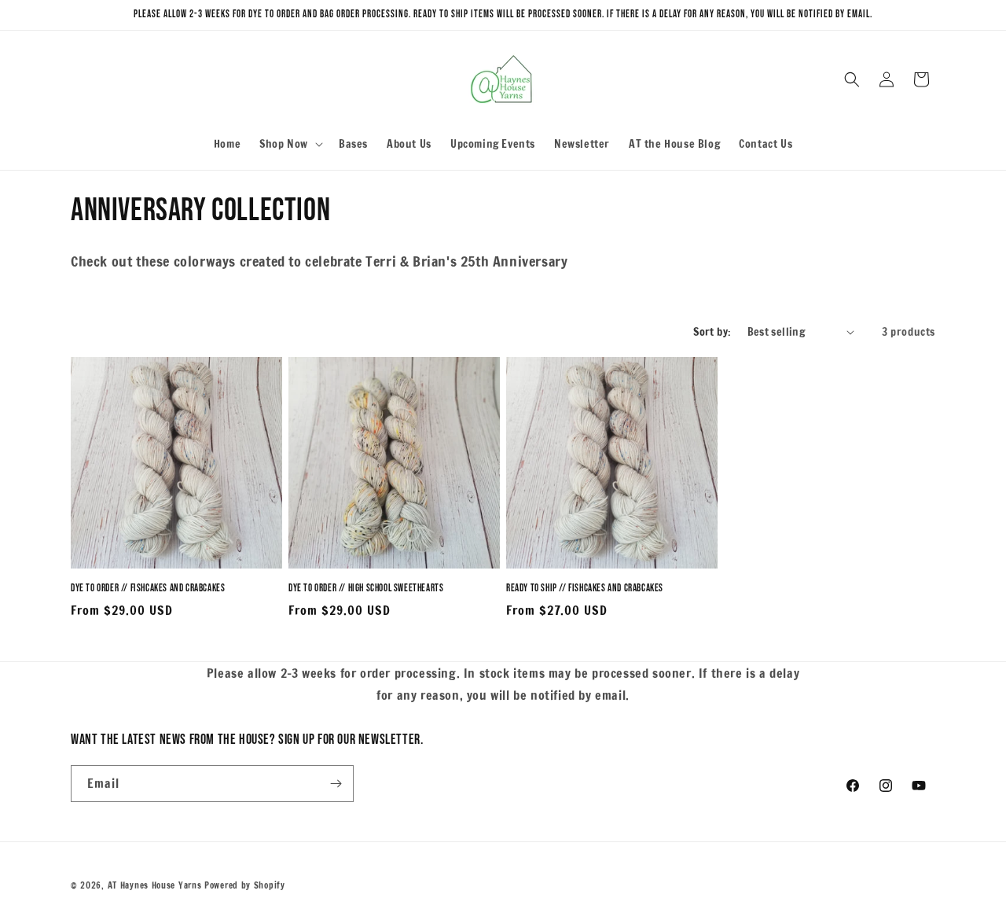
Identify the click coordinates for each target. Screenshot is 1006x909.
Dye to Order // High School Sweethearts (365, 588)
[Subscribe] (335, 783)
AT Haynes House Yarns (155, 885)
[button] (289, 143)
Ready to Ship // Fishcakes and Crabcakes (584, 588)
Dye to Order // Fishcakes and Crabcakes (148, 588)
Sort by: (712, 332)
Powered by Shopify (244, 885)
